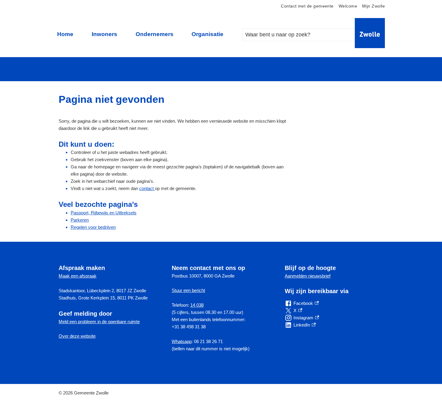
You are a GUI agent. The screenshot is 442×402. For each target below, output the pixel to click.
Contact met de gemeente (307, 6)
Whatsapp (182, 341)
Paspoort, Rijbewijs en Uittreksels (104, 212)
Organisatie (207, 34)
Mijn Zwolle (373, 6)
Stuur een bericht (188, 290)
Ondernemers (154, 34)
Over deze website (77, 336)
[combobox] (305, 34)
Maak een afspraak (78, 275)
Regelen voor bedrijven (93, 227)
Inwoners (104, 34)
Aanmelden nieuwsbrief (307, 275)
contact (147, 188)
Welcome (348, 6)
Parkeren (80, 219)
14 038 (197, 305)
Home (65, 34)
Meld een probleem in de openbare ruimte (99, 321)
